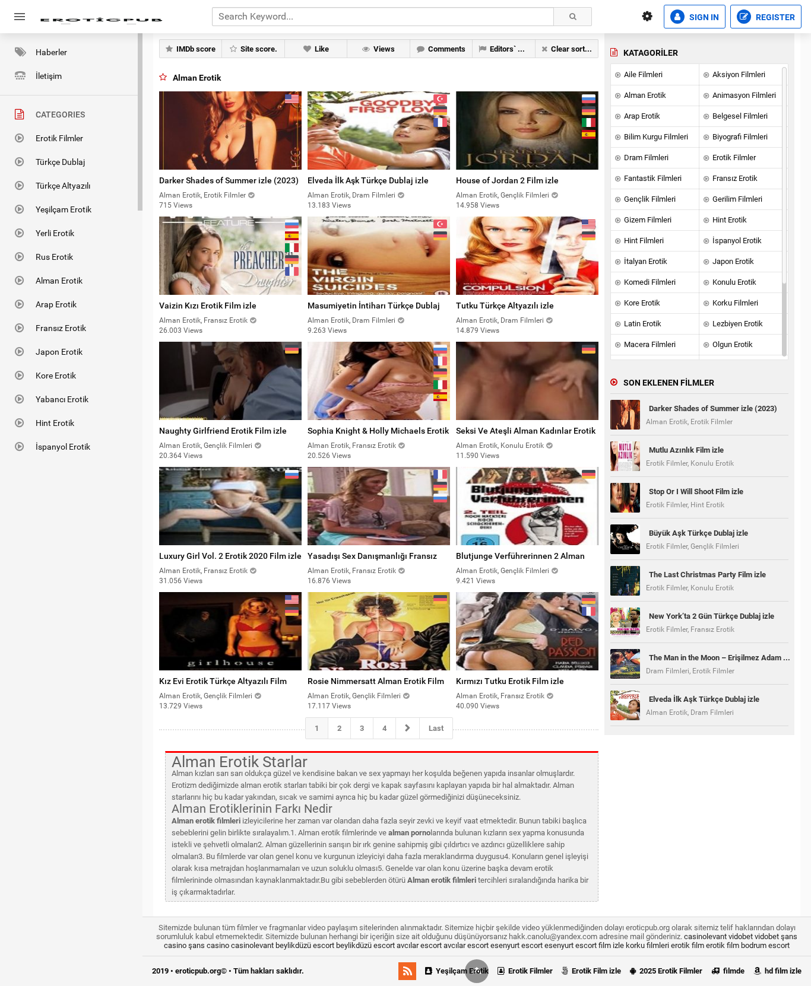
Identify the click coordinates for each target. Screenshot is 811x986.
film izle (611, 945)
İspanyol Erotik (63, 446)
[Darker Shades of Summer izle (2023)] (230, 130)
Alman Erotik (59, 280)
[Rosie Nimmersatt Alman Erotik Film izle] (379, 631)
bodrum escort (765, 945)
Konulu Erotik (733, 282)
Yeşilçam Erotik (63, 209)
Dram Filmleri (645, 157)
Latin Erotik (641, 323)
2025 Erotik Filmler (670, 970)
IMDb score (195, 48)
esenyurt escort (516, 945)
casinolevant (705, 936)
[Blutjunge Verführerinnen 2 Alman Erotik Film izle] (527, 506)
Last (436, 728)
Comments (445, 48)
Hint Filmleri (643, 240)
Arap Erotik (56, 304)
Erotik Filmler (59, 138)
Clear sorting (572, 48)
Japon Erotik (59, 352)
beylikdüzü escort (304, 945)
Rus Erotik (54, 257)
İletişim (49, 76)
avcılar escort (419, 945)
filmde (733, 970)
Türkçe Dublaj (60, 162)
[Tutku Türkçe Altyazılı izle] (527, 256)
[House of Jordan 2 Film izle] (527, 130)
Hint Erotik (55, 423)
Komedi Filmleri (649, 282)
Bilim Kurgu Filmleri (655, 136)
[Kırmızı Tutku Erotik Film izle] (527, 631)
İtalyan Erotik (644, 261)
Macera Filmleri (649, 344)
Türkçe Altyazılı (63, 185)
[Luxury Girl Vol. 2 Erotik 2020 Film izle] (230, 506)
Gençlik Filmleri (649, 199)
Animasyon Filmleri (743, 95)
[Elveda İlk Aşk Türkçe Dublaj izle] (379, 130)
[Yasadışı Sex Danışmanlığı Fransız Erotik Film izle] (379, 506)
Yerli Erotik (55, 233)
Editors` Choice (511, 48)
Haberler (51, 52)
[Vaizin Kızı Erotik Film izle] (230, 256)
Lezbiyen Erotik (737, 323)
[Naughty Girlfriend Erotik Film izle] (230, 381)
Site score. (258, 48)
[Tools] (647, 16)
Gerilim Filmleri (736, 199)
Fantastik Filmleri (652, 178)
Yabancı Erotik (62, 399)
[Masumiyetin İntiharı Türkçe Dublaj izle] (379, 256)
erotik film (687, 945)
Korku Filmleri (734, 302)
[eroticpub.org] (100, 16)
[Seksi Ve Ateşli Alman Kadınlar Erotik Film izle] (527, 381)
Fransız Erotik (61, 328)
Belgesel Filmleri (739, 116)
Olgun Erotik (732, 344)
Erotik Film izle (595, 970)
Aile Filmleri (642, 74)
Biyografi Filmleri (739, 136)
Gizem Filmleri (646, 219)
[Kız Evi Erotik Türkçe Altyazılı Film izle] (230, 631)
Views (383, 48)
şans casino (208, 945)
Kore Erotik (56, 375)
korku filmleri (647, 945)
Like (321, 48)
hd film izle (782, 970)
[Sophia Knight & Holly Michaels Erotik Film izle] (379, 381)
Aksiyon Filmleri (738, 74)
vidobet (740, 936)
